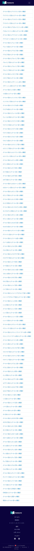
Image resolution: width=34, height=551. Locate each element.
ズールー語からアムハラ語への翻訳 (13, 43)
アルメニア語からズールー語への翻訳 (13, 70)
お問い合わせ (17, 532)
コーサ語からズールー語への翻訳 (12, 266)
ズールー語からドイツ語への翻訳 (12, 481)
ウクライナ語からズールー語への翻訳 (13, 125)
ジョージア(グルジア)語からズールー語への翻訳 (16, 297)
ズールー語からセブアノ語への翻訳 (13, 379)
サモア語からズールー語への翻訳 (12, 281)
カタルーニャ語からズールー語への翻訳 (14, 187)
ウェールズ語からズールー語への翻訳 (13, 117)
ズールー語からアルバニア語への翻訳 (13, 58)
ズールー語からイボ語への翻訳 (12, 90)
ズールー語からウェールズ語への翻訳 (13, 113)
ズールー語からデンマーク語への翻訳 (13, 473)
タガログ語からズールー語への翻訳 (13, 422)
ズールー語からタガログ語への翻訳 (13, 418)
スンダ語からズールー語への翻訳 (12, 375)
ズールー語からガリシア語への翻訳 (13, 191)
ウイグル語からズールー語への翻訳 (13, 109)
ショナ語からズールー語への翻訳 (12, 305)
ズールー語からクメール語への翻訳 (13, 238)
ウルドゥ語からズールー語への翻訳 (13, 140)
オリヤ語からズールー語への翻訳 (12, 172)
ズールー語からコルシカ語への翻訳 (13, 269)
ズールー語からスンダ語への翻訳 (12, 371)
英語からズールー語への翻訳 (11, 500)
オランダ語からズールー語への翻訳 (13, 164)
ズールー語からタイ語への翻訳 (12, 410)
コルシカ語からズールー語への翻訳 (13, 273)
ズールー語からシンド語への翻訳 (12, 309)
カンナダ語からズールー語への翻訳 (13, 203)
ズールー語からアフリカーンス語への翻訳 (15, 35)
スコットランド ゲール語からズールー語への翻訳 (17, 336)
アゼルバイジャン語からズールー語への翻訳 (15, 31)
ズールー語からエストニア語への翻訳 (13, 144)
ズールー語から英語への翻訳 (11, 496)
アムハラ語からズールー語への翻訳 (13, 46)
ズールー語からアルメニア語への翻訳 (13, 66)
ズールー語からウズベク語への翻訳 (13, 129)
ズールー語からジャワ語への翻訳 (12, 285)
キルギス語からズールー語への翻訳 (13, 226)
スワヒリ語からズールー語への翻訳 (13, 367)
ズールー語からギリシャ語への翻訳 (13, 215)
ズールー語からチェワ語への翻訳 (12, 457)
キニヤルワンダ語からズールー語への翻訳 (15, 211)
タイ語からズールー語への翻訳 (12, 414)
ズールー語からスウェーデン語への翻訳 (14, 324)
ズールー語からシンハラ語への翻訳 (13, 316)
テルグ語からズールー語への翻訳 (12, 469)
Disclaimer (24, 547)
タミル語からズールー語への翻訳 (12, 445)
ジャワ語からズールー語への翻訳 (12, 289)
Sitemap (16, 549)
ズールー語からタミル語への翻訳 (12, 442)
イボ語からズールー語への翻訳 (12, 93)
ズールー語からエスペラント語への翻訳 (14, 152)
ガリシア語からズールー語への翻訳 (13, 195)
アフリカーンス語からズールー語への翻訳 (15, 39)
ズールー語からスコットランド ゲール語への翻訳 (17, 332)
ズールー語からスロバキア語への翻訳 (13, 348)
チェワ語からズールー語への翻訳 (12, 461)
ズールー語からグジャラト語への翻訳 (13, 230)
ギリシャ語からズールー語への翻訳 (13, 219)
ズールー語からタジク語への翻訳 (12, 426)
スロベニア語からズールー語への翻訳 (13, 359)
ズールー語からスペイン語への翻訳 (13, 340)
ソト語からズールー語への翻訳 (12, 399)
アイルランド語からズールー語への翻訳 (14, 23)
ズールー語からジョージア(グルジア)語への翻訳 (16, 293)
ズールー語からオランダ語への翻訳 (13, 160)
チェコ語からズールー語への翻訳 (12, 453)
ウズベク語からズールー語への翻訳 (13, 133)
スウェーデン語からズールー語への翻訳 (14, 328)
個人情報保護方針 (7, 547)
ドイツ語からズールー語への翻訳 (12, 485)
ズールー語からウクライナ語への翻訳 (13, 121)
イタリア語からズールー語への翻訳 (13, 78)
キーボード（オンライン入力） (17, 523)
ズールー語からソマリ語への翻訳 (12, 402)
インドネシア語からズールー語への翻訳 (14, 101)
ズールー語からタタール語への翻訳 (13, 434)
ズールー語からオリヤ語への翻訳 (12, 168)
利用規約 (16, 547)
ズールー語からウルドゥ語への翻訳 (13, 136)
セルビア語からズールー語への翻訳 (13, 391)
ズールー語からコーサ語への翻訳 (12, 262)
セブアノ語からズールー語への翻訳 (13, 383)
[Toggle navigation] (29, 2)
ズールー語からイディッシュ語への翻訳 (14, 82)
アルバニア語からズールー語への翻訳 (13, 62)
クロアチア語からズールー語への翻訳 (13, 258)
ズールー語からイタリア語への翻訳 (13, 74)
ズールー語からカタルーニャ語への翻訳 (14, 183)
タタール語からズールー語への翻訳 (13, 438)
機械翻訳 (19, 520)
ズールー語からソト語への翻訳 (12, 395)
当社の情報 (17, 529)
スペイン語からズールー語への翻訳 (13, 344)
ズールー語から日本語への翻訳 (12, 488)
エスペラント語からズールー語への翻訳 (14, 156)
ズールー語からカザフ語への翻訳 (12, 176)
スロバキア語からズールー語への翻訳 (13, 352)
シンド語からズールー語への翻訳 (12, 312)
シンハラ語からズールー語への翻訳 (13, 320)
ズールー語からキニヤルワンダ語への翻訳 (15, 207)
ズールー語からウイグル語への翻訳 (13, 105)
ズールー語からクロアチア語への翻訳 (13, 254)
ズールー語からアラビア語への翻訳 (13, 50)
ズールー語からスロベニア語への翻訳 (13, 355)
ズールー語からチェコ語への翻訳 (12, 449)
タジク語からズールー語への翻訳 (12, 430)
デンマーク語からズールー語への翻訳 (13, 477)
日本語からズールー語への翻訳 (12, 492)
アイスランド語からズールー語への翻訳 (14, 15)
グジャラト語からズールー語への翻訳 (13, 234)
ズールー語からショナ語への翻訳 (12, 301)
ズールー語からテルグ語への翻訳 (12, 465)
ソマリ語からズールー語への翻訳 (12, 406)
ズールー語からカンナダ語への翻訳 (13, 199)
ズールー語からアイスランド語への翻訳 (14, 11)
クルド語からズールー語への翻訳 (12, 250)
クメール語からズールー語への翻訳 (13, 242)
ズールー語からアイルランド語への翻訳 (14, 19)
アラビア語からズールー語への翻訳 (13, 54)
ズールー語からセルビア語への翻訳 (13, 387)
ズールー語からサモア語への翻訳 (12, 277)
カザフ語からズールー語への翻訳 (12, 179)
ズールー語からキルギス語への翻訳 (13, 222)
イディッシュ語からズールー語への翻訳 (14, 86)
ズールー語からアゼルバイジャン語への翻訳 (15, 27)
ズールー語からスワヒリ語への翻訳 (13, 363)
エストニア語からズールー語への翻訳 (13, 148)
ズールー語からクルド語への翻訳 (12, 246)
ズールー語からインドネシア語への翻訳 (14, 97)
